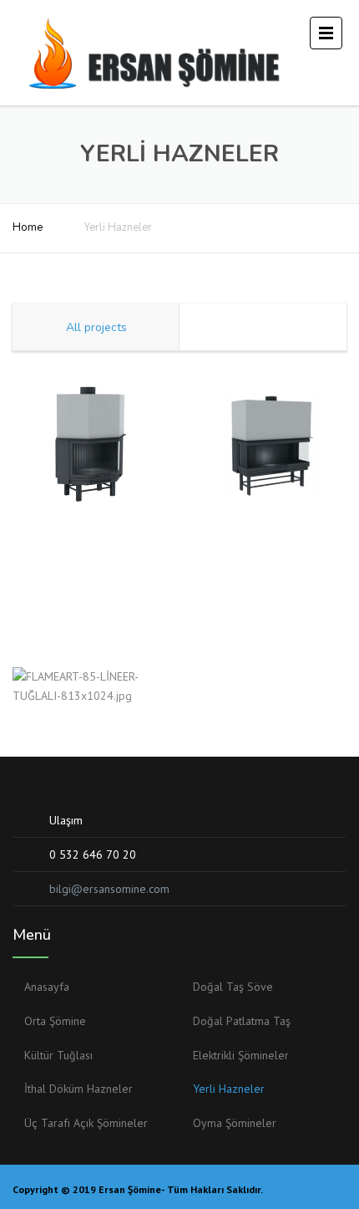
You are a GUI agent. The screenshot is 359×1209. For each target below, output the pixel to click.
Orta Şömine (55, 1020)
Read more (90, 422)
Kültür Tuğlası (58, 1055)
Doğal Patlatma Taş (242, 1020)
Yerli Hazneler (229, 1088)
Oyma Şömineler (234, 1122)
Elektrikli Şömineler (241, 1055)
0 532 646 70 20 (92, 854)
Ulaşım (66, 820)
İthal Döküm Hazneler (78, 1088)
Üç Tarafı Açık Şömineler (86, 1122)
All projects (96, 327)
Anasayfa (46, 986)
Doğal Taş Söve (233, 986)
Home (28, 227)
